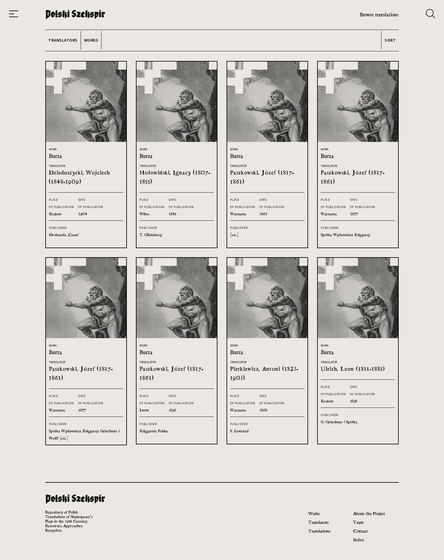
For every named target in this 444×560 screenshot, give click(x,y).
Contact (360, 531)
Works (314, 513)
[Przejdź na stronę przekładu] (86, 140)
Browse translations (379, 14)
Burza (55, 156)
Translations (319, 531)
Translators (318, 522)
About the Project (369, 513)
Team (358, 522)
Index (358, 539)
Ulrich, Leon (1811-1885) (353, 369)
